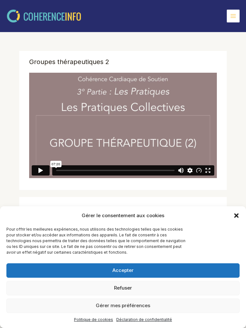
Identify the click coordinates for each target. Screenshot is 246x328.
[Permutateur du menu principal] (233, 16)
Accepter (123, 270)
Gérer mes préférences (123, 305)
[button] (236, 215)
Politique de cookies (93, 319)
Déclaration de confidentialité (144, 319)
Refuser (123, 288)
